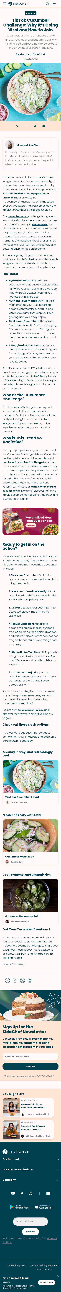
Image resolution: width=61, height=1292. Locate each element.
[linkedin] (48, 1193)
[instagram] (30, 1193)
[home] (18, 4)
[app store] (43, 1207)
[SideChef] (16, 1153)
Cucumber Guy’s (18, 216)
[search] (48, 4)
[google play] (19, 1207)
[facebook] (39, 1193)
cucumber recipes (32, 710)
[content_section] (30, 521)
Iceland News (39, 224)
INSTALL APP (46, 1282)
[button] (4, 4)
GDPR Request (16, 1265)
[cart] (54, 4)
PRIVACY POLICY (45, 1076)
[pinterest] (22, 1193)
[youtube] (13, 1193)
